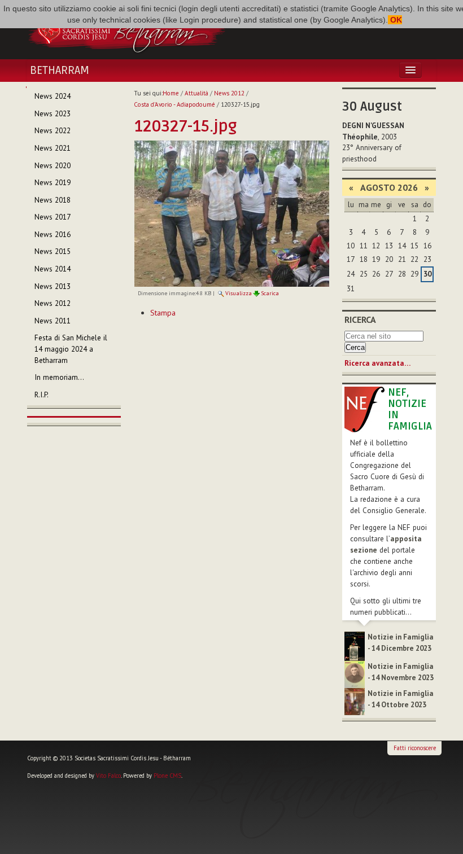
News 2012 (229, 93)
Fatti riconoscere (415, 748)
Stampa (163, 313)
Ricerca (360, 319)
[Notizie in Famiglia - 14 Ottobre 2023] (354, 701)
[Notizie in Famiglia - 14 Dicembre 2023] (354, 645)
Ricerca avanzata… (377, 363)
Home (171, 93)
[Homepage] (126, 30)
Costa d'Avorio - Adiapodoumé (174, 104)
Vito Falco (108, 775)
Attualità (196, 93)
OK (395, 19)
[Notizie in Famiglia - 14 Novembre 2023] (354, 673)
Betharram (59, 70)
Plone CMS (167, 775)
